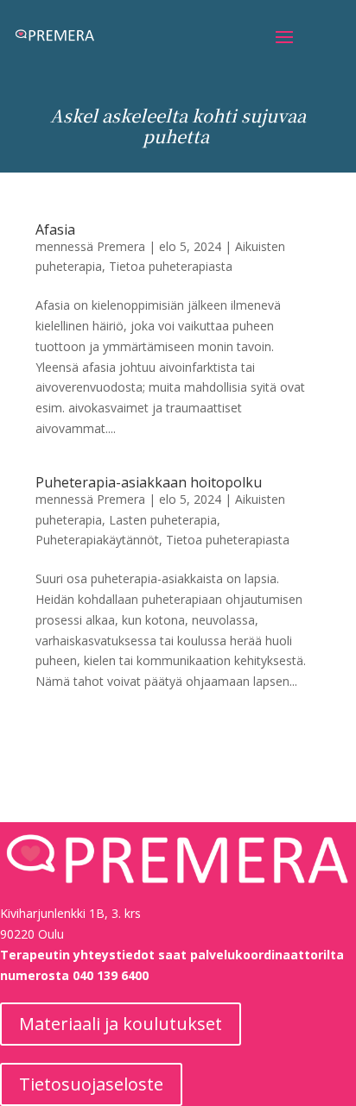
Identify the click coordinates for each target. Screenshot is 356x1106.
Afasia (55, 229)
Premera (121, 246)
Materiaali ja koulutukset (120, 1023)
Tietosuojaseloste (91, 1084)
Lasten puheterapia (163, 520)
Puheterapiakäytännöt (97, 539)
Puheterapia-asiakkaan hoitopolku (148, 482)
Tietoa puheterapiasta (170, 266)
